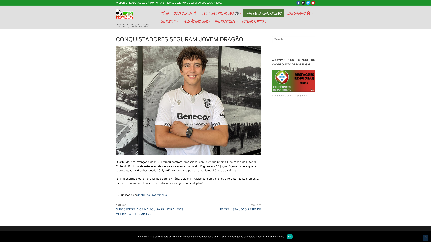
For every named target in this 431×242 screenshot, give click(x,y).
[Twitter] (308, 3)
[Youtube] (313, 3)
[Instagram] (303, 3)
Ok (289, 236)
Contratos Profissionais (152, 195)
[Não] (425, 238)
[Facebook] (298, 3)
